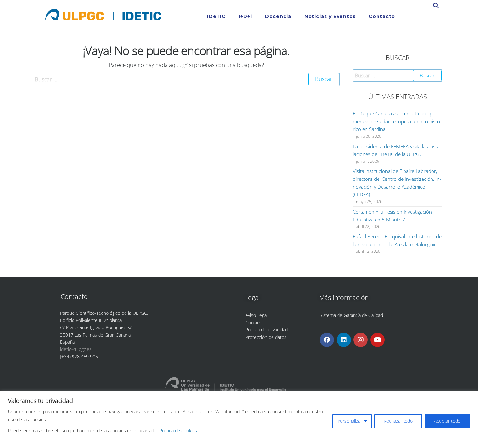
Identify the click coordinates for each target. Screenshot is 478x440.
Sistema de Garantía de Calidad (351, 315)
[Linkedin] (344, 340)
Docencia (278, 16)
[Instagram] (360, 340)
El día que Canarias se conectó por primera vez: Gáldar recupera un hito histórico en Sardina (397, 121)
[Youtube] (377, 340)
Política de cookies (178, 430)
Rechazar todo (398, 421)
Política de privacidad (267, 330)
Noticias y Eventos (330, 16)
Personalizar (350, 421)
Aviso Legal (257, 315)
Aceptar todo (447, 421)
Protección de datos (266, 337)
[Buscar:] (186, 79)
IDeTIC (216, 16)
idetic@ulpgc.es (76, 349)
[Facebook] (327, 340)
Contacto (382, 16)
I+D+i (245, 16)
